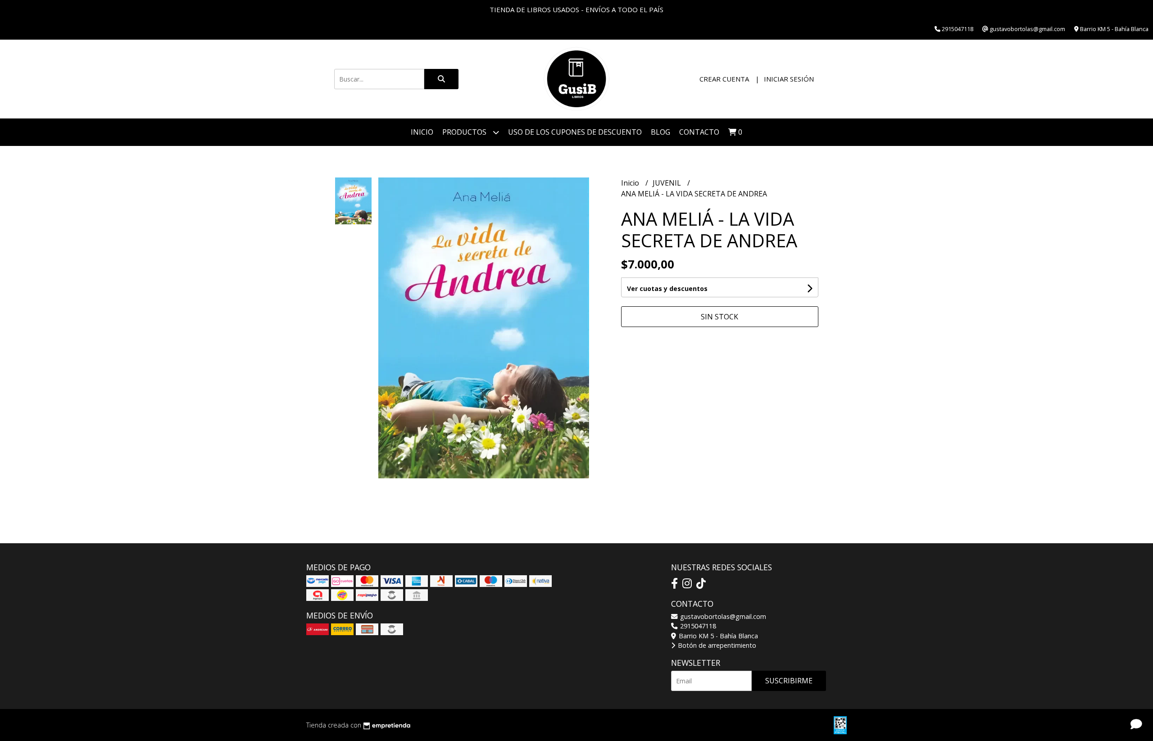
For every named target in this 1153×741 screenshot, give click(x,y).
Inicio (422, 132)
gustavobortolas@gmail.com (722, 616)
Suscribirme (789, 681)
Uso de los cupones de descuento (575, 132)
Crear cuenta (724, 78)
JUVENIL (668, 183)
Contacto (699, 132)
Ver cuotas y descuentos (667, 288)
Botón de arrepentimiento (716, 645)
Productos (465, 132)
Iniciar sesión (789, 78)
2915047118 (697, 626)
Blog (660, 132)
